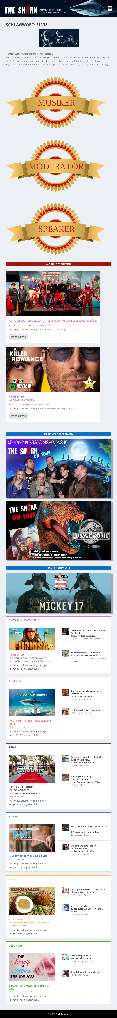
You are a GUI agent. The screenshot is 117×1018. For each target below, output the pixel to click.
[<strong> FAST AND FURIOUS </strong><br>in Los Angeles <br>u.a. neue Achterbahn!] (32, 769)
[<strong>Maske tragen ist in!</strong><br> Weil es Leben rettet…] (65, 956)
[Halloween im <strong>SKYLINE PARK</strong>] (65, 711)
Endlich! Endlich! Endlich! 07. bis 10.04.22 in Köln (84, 848)
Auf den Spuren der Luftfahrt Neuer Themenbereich (86, 760)
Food (24, 925)
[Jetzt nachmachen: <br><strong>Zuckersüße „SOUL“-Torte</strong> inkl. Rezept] (65, 907)
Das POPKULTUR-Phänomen (30, 722)
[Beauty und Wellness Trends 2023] (32, 967)
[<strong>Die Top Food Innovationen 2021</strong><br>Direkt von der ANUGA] (65, 890)
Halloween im (86, 710)
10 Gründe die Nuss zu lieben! (29, 921)
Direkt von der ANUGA (88, 891)
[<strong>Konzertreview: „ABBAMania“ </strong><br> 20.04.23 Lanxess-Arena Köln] (65, 653)
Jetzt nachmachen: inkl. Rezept (87, 909)
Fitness (25, 859)
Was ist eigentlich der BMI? (28, 856)
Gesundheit (27, 991)
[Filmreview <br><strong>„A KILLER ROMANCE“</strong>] (53, 369)
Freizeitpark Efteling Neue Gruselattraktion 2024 (85, 779)
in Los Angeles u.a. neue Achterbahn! (25, 790)
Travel (23, 796)
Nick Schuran (62, 1014)
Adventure (26, 727)
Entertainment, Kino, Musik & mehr (36, 325)
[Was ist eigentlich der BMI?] (32, 838)
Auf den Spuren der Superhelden (53, 320)
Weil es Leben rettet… (82, 957)
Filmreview (22, 398)
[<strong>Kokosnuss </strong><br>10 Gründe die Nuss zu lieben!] (32, 901)
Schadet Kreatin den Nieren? (85, 972)
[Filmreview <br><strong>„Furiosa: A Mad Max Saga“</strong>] (32, 639)
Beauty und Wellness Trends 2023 (29, 987)
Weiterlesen (18, 337)
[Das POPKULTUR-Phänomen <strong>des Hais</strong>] (32, 702)
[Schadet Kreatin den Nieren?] (65, 973)
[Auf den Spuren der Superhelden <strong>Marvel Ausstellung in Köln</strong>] (53, 293)
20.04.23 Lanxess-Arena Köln (86, 654)
